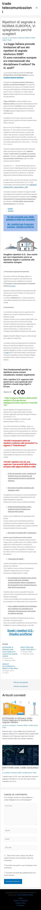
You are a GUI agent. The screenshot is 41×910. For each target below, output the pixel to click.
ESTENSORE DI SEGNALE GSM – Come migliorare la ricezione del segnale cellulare (9, 651)
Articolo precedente (20, 682)
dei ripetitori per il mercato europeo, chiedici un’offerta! (20, 225)
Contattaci (20, 905)
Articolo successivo (21, 686)
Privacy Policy (21, 903)
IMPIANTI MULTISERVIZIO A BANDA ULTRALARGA (10, 666)
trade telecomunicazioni (17, 7)
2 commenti (6, 773)
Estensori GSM (23, 38)
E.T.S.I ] (12, 286)
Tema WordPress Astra (25, 895)
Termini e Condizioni (20, 901)
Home (20, 898)
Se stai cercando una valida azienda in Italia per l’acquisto (20, 218)
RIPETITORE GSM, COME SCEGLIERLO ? (20, 768)
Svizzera (11, 211)
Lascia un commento (9, 38)
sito (7, 352)
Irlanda (10, 209)
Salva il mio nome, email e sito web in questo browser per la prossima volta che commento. (18, 858)
